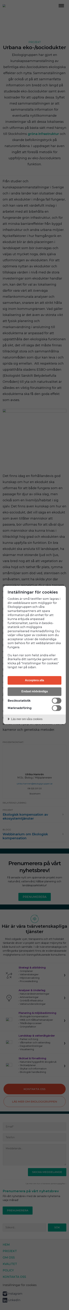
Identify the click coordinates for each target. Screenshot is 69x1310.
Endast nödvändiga (34, 691)
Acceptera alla (34, 680)
